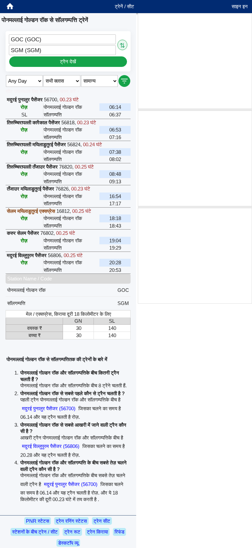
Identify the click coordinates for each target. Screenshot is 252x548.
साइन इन (240, 6)
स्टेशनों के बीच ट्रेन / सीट (35, 532)
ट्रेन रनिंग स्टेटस (71, 521)
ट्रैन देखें (68, 61)
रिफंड (119, 532)
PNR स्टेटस (37, 521)
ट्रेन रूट (72, 532)
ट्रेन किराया (97, 532)
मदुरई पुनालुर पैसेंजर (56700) (48, 408)
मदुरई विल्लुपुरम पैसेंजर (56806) (50, 446)
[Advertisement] (195, 61)
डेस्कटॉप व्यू (68, 543)
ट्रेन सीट (102, 521)
